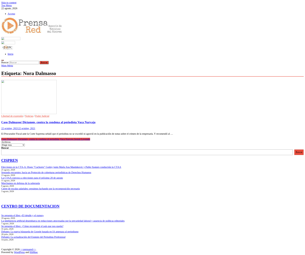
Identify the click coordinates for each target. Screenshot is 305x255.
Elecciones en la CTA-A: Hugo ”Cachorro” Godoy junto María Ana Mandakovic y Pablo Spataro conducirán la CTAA (61, 167)
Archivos (5, 142)
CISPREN (9, 160)
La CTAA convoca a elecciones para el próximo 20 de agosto (32, 178)
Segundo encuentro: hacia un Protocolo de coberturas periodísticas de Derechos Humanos (46, 172)
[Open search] (2, 60)
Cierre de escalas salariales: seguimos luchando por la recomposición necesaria (40, 188)
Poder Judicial (42, 116)
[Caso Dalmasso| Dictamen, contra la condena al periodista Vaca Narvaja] (152, 97)
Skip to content (8, 2)
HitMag (33, 252)
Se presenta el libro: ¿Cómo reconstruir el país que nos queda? (32, 226)
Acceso (11, 13)
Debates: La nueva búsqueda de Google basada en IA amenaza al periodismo (39, 231)
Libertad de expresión (12, 116)
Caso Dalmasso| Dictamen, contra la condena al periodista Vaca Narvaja (48, 122)
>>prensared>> (28, 249)
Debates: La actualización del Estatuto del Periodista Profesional (33, 237)
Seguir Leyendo (45, 139)
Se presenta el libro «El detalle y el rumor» (22, 215)
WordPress (19, 252)
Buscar (5, 148)
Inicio (10, 54)
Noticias (29, 116)
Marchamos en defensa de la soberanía (20, 183)
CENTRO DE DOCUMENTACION (30, 206)
